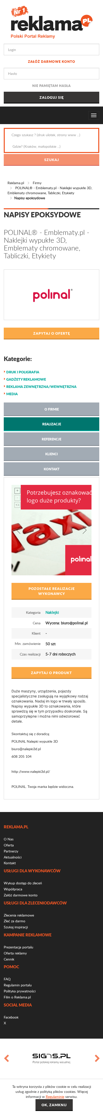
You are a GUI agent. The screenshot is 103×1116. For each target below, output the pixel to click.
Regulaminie (55, 1096)
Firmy (37, 182)
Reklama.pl (16, 182)
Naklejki (52, 612)
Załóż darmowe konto (51, 61)
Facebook (11, 1017)
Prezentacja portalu (18, 947)
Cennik (9, 959)
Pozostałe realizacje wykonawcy (51, 591)
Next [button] (97, 1059)
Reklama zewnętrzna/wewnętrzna (41, 386)
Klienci (51, 453)
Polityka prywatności (20, 991)
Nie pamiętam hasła (51, 85)
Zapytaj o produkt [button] (51, 672)
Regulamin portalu (18, 985)
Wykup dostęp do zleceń (23, 883)
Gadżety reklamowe (26, 379)
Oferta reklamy (15, 953)
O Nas (9, 839)
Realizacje (51, 424)
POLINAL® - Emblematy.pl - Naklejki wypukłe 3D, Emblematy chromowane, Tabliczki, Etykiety (50, 190)
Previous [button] (6, 1059)
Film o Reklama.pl (17, 997)
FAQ (7, 979)
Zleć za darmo (14, 921)
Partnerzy (11, 851)
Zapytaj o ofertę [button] (51, 333)
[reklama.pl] (51, 21)
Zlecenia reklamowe (19, 915)
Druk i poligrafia (22, 371)
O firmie (51, 409)
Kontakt (52, 469)
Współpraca (13, 889)
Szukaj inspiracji (16, 927)
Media (12, 393)
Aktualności (13, 857)
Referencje (51, 439)
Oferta (9, 845)
